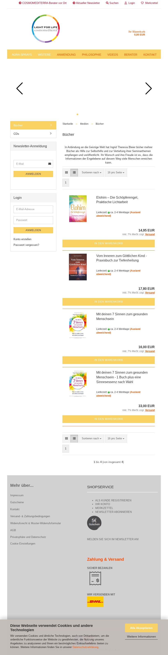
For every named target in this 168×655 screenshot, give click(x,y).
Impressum (17, 495)
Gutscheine (17, 502)
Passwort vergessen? (26, 244)
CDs (16, 133)
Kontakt (150, 54)
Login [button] (131, 3)
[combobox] (91, 173)
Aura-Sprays (22, 54)
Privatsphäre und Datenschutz (28, 537)
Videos (112, 54)
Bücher (18, 125)
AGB (13, 530)
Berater (130, 54)
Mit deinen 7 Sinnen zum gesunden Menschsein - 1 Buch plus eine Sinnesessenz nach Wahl (122, 377)
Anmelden (33, 174)
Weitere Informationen (141, 636)
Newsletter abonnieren (113, 511)
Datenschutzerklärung (85, 647)
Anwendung (66, 54)
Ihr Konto (102, 504)
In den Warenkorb (108, 243)
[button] (77, 114)
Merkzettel (151, 3)
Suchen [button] (113, 3)
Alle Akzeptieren (141, 628)
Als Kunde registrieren (113, 500)
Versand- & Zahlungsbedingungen (30, 516)
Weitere (44, 54)
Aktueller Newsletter (87, 3)
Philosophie (91, 54)
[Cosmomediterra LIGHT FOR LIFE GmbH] (45, 28)
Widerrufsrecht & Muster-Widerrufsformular (35, 523)
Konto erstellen (22, 239)
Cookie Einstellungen (22, 543)
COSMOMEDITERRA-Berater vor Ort (44, 3)
